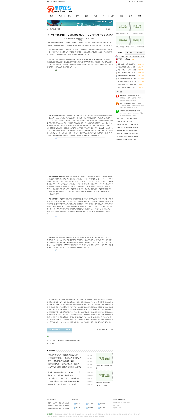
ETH (83, 414)
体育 (77, 16)
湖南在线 (94, 414)
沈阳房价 (65, 414)
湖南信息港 (88, 414)
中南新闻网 (137, 414)
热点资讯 (120, 52)
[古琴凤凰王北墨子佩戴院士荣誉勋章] (122, 40)
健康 (69, 16)
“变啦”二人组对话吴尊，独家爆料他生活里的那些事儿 (66, 340)
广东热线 (124, 414)
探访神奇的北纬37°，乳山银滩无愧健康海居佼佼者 (63, 381)
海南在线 (118, 414)
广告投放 (102, 403)
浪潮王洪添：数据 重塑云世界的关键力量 (126, 88)
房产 (113, 16)
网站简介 (78, 403)
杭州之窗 (61, 406)
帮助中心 (141, 1)
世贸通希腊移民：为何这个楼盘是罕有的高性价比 (127, 70)
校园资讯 (130, 52)
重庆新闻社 (62, 416)
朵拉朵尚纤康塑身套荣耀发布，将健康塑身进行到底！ (65, 372)
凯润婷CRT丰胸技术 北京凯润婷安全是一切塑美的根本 (65, 364)
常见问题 (90, 403)
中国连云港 (69, 416)
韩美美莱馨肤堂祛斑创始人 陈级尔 (126, 67)
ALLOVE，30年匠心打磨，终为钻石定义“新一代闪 (127, 82)
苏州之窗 (61, 408)
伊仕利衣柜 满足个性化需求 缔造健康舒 (127, 130)
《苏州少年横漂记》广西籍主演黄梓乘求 (130, 103)
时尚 (95, 16)
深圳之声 (130, 414)
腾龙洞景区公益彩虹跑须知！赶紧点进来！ (127, 79)
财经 (139, 16)
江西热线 (95, 416)
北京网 (49, 403)
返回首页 (108, 29)
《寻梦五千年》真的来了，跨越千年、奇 (127, 124)
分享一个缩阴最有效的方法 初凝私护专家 (61, 361)
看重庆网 (75, 416)
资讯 (60, 16)
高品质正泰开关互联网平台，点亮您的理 (127, 133)
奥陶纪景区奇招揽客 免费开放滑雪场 (126, 139)
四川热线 (113, 414)
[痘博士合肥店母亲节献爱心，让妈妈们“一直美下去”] (104, 375)
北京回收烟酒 (58, 414)
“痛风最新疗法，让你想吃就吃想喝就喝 (126, 118)
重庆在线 (53, 29)
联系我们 (78, 407)
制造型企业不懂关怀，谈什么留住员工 (127, 85)
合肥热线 (101, 416)
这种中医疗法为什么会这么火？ (124, 121)
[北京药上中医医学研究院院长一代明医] (136, 26)
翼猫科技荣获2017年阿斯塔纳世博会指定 (127, 127)
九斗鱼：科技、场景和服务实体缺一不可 (60, 375)
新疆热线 (50, 406)
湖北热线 (100, 414)
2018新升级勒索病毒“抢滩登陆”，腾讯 (130, 111)
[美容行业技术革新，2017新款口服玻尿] (122, 26)
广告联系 (133, 1)
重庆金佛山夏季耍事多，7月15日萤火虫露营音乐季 (126, 73)
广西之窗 (49, 416)
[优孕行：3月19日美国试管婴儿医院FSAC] (136, 40)
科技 (121, 16)
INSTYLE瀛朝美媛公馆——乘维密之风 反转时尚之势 (64, 358)
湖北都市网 (107, 414)
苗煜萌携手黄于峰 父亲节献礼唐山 (126, 76)
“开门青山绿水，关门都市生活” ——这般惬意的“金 (64, 378)
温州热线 (50, 408)
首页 (51, 16)
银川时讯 (80, 416)
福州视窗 (55, 416)
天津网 (55, 403)
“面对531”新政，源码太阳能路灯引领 (129, 95)
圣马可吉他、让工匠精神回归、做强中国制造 (62, 384)
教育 (86, 16)
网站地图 (90, 407)
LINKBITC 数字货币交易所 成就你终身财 (127, 136)
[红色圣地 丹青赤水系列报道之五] (104, 358)
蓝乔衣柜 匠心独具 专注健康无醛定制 (126, 64)
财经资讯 (140, 52)
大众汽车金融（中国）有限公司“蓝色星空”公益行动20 (64, 367)
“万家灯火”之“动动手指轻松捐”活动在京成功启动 (63, 355)
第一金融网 (78, 414)
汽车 (104, 16)
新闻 (130, 16)
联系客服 (102, 407)
